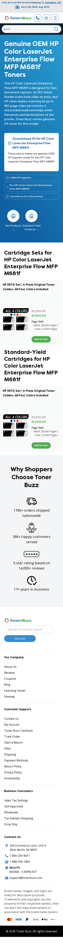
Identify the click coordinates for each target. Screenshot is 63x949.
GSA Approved (13, 806)
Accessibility (12, 778)
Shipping (10, 754)
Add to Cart (41, 339)
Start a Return (13, 742)
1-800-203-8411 (19, 856)
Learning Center (15, 690)
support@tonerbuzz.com (25, 878)
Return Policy (13, 766)
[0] (46, 18)
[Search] (56, 29)
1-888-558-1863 (19, 862)
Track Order (12, 736)
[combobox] (31, 29)
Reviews (9, 673)
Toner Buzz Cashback (18, 730)
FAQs (7, 748)
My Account (11, 725)
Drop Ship (11, 824)
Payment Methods (16, 760)
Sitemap (9, 696)
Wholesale (11, 812)
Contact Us (11, 719)
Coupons (10, 679)
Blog (7, 685)
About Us (10, 667)
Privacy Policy (13, 772)
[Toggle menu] (55, 18)
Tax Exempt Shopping (18, 818)
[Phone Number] (37, 18)
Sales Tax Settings (16, 800)
